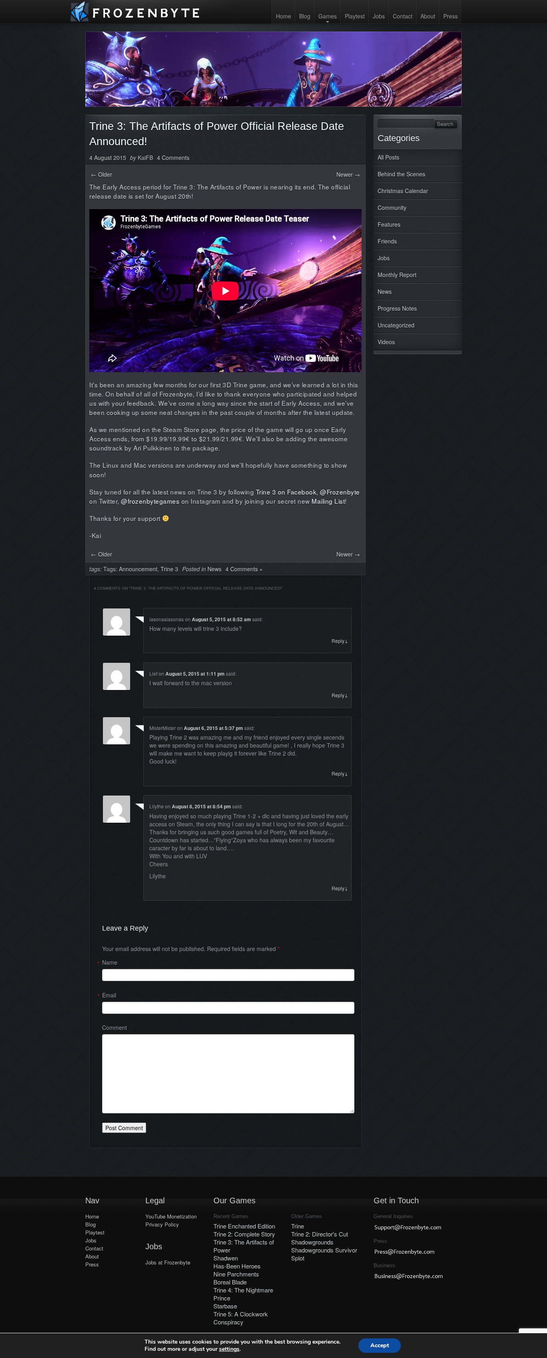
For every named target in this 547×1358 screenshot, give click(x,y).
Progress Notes (397, 308)
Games (327, 16)
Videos (386, 342)
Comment (114, 1027)
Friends (387, 241)
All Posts (388, 157)
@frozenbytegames (150, 501)
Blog (304, 16)
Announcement (138, 569)
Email (109, 995)
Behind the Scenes (401, 174)
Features (389, 224)
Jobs (379, 16)
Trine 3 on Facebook (286, 491)
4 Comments (173, 158)
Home (283, 16)
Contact (402, 16)
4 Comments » (244, 569)
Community (392, 207)
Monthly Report (397, 275)
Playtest (355, 16)
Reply (340, 640)
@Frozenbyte (340, 491)
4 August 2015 (107, 158)
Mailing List (328, 501)
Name (109, 962)
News (385, 291)
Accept (379, 1345)
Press (450, 16)
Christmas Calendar (403, 191)
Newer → (348, 174)
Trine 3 (169, 569)
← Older (101, 174)
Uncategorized (396, 325)
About (427, 16)
